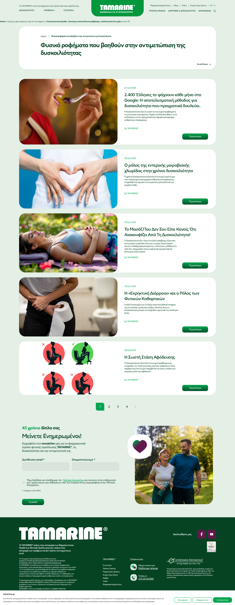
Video (184, 5)
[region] (117, 597)
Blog (176, 5)
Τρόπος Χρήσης (109, 568)
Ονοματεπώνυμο (83, 459)
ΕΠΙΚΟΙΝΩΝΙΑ (205, 11)
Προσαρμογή (183, 600)
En (215, 5)
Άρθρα (105, 578)
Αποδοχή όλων (222, 600)
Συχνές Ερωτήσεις (198, 5)
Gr (211, 5)
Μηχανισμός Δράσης (111, 571)
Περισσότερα (195, 136)
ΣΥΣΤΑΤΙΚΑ (69, 10)
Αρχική (43, 36)
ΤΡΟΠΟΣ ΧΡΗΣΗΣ (157, 11)
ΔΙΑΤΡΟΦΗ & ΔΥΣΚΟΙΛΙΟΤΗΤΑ (182, 11)
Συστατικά (107, 565)
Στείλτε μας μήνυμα (148, 568)
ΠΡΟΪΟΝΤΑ (49, 10)
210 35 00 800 (146, 578)
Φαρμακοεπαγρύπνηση (160, 5)
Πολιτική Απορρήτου (73, 480)
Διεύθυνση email (33, 459)
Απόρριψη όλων (202, 600)
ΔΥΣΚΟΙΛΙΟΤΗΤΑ (26, 10)
